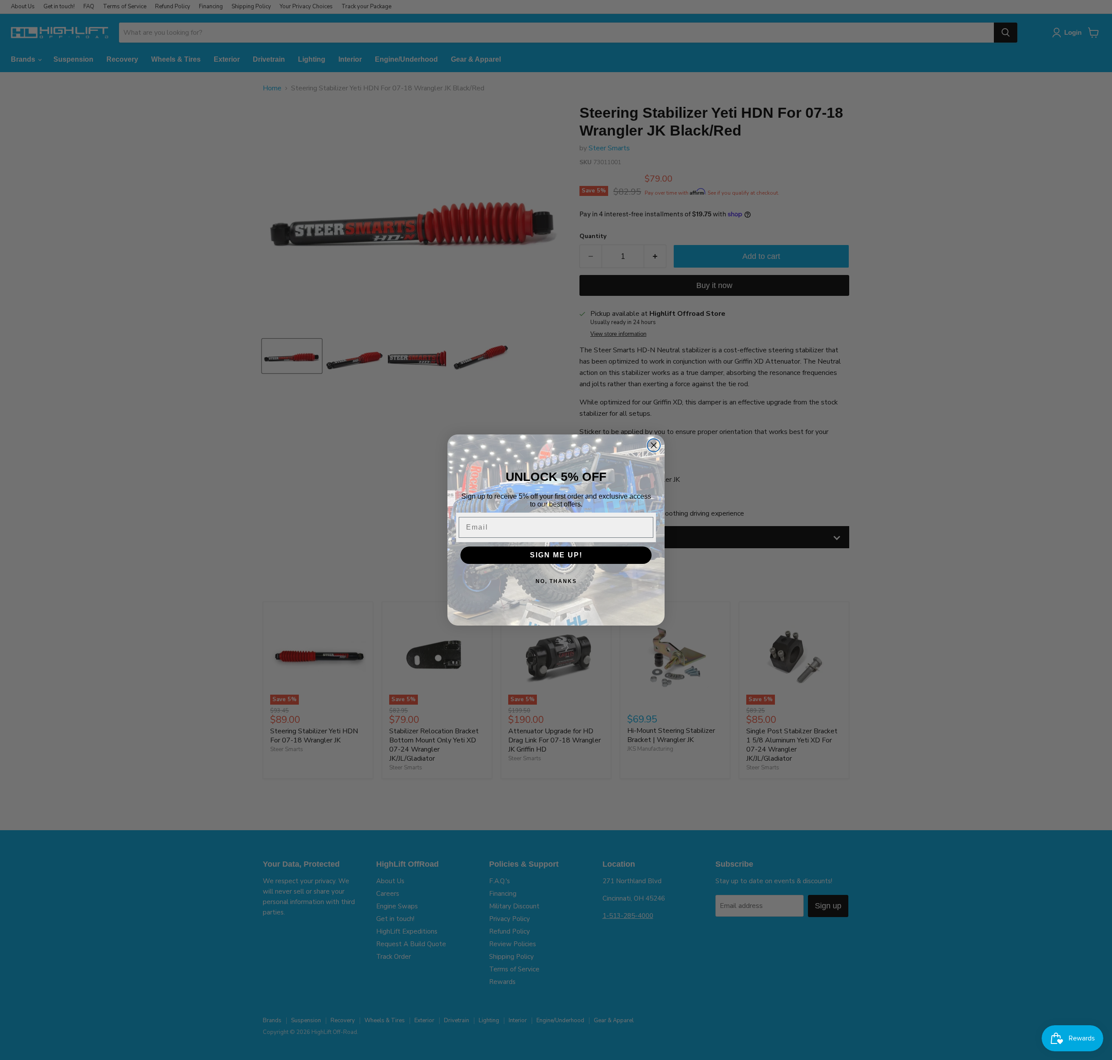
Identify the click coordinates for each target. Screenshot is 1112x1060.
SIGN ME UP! (556, 555)
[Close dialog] (653, 445)
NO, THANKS (556, 581)
